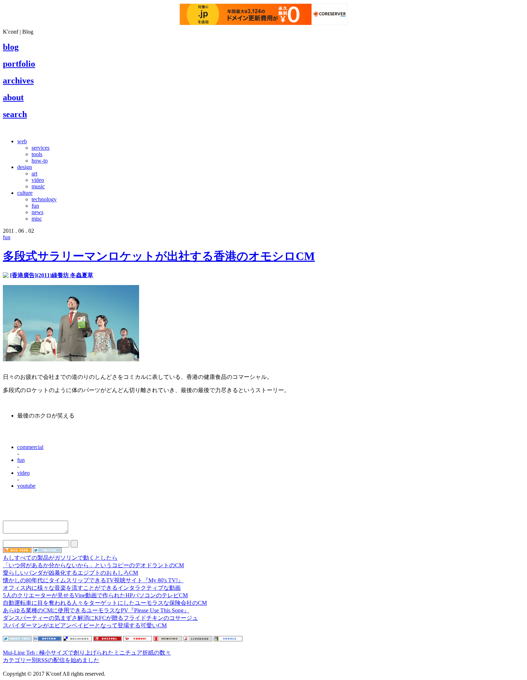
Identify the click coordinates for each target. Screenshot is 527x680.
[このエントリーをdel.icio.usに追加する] (77, 639)
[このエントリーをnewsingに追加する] (167, 639)
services (40, 148)
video (38, 180)
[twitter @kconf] (47, 551)
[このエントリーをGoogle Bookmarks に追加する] (228, 639)
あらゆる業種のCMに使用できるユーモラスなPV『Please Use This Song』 (96, 610)
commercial (30, 447)
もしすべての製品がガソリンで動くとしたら (60, 558)
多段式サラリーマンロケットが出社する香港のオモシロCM (159, 256)
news (37, 212)
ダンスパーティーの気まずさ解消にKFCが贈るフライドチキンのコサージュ (100, 618)
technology (44, 199)
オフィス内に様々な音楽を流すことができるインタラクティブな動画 (92, 588)
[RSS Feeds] (17, 551)
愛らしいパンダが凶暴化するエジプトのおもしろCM (70, 573)
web (22, 141)
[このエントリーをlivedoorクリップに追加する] (198, 639)
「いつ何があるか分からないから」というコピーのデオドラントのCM (93, 565)
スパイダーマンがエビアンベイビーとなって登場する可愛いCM (85, 625)
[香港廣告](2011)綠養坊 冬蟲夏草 (51, 275)
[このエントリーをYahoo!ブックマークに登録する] (137, 639)
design (24, 167)
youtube (26, 486)
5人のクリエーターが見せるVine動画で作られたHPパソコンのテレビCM (95, 595)
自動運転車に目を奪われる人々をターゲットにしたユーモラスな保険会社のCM (105, 603)
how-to (40, 161)
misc (37, 219)
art (34, 173)
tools (37, 154)
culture (25, 193)
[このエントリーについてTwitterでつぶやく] (17, 639)
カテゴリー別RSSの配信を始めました (51, 660)
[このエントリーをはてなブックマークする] (47, 639)
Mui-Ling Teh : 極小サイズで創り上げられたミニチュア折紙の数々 (87, 653)
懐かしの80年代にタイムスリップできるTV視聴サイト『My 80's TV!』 (93, 580)
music (38, 186)
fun (35, 206)
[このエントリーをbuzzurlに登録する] (107, 639)
